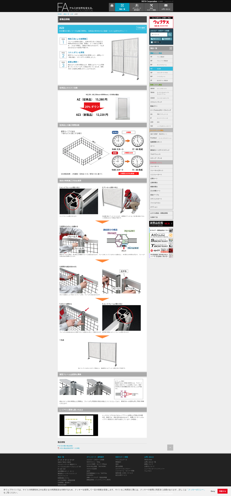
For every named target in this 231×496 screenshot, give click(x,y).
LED (154, 122)
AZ (72, 14)
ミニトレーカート (156, 174)
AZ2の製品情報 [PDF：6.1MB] (69, 448)
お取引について (149, 466)
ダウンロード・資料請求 (95, 457)
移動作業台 (154, 187)
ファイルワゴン (155, 203)
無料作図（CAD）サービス (124, 473)
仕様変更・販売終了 (64, 482)
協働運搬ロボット (156, 142)
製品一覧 (66, 14)
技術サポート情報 (122, 457)
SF (157, 57)
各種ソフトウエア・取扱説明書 (97, 477)
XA (159, 114)
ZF (159, 80)
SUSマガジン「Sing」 (94, 462)
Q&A (117, 464)
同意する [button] (222, 491)
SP (159, 72)
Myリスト (156, 39)
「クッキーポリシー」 (196, 490)
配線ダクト (154, 106)
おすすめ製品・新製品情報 (159, 213)
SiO (160, 126)
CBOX (159, 98)
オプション (154, 207)
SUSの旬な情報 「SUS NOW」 (97, 466)
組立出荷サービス (121, 475)
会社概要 (160, 1)
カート (152, 146)
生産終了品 (154, 217)
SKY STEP (158, 134)
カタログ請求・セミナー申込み (97, 464)
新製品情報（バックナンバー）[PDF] (98, 480)
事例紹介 (118, 462)
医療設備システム (63, 478)
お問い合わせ (149, 457)
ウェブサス (148, 471)
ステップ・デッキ (156, 158)
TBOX (159, 93)
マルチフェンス (155, 154)
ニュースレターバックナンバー (154, 469)
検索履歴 (167, 39)
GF (159, 61)
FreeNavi (161, 138)
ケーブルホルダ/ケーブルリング (160, 110)
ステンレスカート (156, 199)
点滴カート (154, 178)
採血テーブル (154, 195)
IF (159, 118)
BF (158, 65)
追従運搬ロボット (63, 471)
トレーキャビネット (156, 170)
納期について (148, 464)
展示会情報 (119, 466)
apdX (88, 471)
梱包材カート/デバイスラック (160, 150)
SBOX (158, 88)
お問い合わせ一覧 (150, 462)
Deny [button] (213, 491)
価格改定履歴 (62, 485)
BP (157, 76)
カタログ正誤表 (92, 469)
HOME (60, 14)
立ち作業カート (155, 191)
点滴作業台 (154, 182)
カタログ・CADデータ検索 (159, 31)
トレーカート (154, 166)
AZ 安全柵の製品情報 (66, 446)
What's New (148, 460)
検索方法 (156, 42)
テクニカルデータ (121, 460)
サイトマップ (169, 1)
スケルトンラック (156, 102)
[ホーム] (112, 7)
